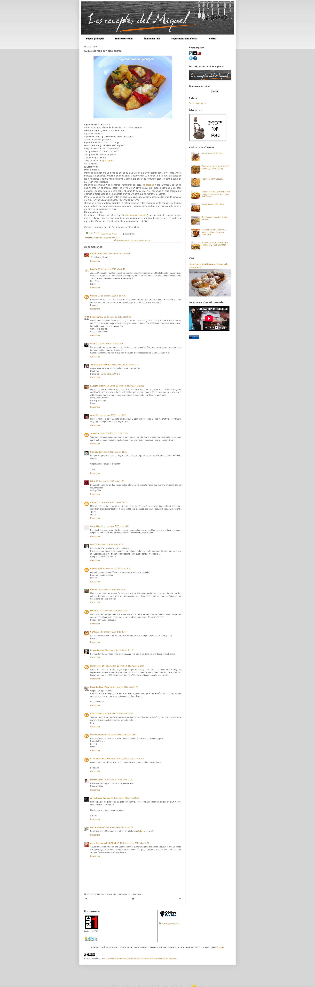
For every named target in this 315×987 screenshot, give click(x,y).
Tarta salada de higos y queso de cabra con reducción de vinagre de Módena (216, 194)
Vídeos (212, 38)
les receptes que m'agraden (103, 666)
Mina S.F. (94, 611)
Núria (92, 481)
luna (92, 545)
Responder (95, 261)
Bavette (93, 269)
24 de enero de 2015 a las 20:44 (112, 632)
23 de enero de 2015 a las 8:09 (116, 254)
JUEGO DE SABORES (100, 365)
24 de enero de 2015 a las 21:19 (119, 650)
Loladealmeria (96, 317)
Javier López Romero (100, 798)
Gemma (93, 590)
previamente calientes (136, 215)
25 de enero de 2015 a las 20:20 (129, 759)
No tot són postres (99, 735)
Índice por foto (152, 38)
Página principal (95, 38)
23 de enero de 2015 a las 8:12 (111, 269)
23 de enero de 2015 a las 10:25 (111, 415)
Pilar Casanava (97, 713)
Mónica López (96, 780)
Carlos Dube (96, 254)
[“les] (195, 55)
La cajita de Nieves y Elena (102, 386)
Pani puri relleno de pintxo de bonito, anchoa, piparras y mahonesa (214, 232)
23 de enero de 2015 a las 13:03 (112, 502)
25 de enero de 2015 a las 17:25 (119, 713)
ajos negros (108, 160)
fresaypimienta (97, 650)
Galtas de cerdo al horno (212, 153)
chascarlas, (148, 185)
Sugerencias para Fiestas (184, 38)
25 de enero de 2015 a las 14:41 (124, 687)
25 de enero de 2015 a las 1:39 (130, 666)
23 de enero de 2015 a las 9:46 (125, 365)
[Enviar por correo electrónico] (124, 234)
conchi (93, 415)
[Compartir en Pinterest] (133, 234)
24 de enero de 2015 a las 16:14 (113, 611)
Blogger (220, 947)
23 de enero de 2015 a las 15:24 (109, 545)
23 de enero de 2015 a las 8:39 (111, 296)
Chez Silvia (95, 526)
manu (92, 344)
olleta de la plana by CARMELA (104, 843)
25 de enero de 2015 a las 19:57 (122, 735)
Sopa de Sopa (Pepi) (99, 687)
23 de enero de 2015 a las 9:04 (109, 344)
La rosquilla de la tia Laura (102, 759)
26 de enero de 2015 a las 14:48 (119, 827)
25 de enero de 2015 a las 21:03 (118, 780)
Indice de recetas (124, 38)
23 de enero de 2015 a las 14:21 (115, 526)
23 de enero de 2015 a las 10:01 (130, 386)
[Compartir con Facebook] (131, 234)
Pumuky (94, 452)
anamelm (94, 433)
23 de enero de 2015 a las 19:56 (117, 568)
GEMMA (94, 632)
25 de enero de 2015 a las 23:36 (125, 798)
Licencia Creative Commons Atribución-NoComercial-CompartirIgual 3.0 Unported (141, 958)
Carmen (94, 296)
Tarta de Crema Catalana (212, 179)
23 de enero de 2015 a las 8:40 (117, 317)
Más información (201, 986)
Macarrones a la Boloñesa (213, 204)
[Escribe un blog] (126, 234)
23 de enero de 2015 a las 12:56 (110, 481)
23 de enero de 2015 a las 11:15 (113, 452)
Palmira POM (96, 568)
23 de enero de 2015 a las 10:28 (113, 433)
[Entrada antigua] (179, 899)
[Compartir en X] (129, 234)
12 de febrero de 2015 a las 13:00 (134, 843)
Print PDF (94, 233)
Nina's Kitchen (97, 827)
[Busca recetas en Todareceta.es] (169, 923)
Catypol (93, 502)
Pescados (116, 237)
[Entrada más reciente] (85, 899)
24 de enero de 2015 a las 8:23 (111, 590)
